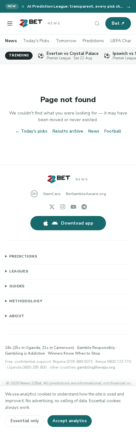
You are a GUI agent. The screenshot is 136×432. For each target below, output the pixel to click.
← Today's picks (31, 131)
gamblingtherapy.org (96, 367)
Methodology (25, 301)
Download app (77, 223)
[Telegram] (84, 207)
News (11, 41)
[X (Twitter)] (52, 207)
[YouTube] (73, 207)
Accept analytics (70, 421)
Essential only (24, 421)
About (16, 315)
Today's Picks (36, 41)
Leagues (18, 271)
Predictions (93, 41)
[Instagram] (62, 207)
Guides (17, 286)
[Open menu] (10, 23)
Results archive (68, 131)
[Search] (97, 23)
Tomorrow (66, 41)
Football (112, 131)
